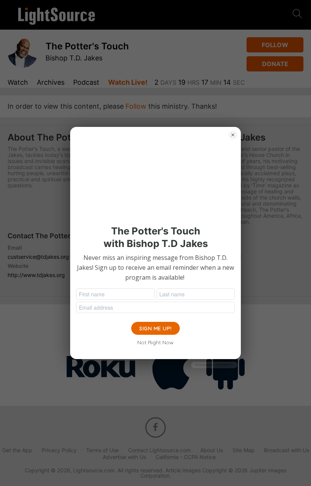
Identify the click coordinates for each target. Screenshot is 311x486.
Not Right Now (155, 342)
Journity (224, 365)
